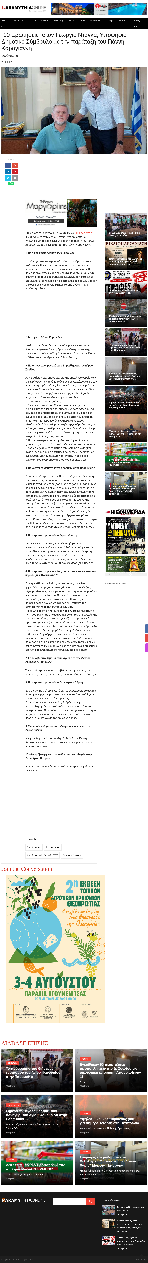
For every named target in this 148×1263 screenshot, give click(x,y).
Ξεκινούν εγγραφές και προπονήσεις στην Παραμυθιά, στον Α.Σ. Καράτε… (131, 1241)
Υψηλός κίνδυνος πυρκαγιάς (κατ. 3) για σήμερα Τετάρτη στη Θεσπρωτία (125, 434)
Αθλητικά (44, 21)
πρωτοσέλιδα (111, 583)
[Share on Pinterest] (15, 171)
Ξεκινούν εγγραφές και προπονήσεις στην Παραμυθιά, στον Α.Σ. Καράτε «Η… (124, 290)
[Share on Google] (15, 165)
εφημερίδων (122, 583)
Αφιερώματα (95, 21)
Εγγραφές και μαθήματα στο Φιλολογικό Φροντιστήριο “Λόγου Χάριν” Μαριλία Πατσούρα (123, 490)
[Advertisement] (61, 179)
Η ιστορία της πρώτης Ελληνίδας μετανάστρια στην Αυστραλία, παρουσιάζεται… (130, 1224)
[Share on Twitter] (8, 178)
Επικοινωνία (136, 26)
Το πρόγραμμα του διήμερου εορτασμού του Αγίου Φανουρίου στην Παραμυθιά (125, 347)
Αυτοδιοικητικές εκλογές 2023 (42, 855)
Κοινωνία (32, 21)
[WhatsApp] (11, 183)
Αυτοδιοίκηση (18, 21)
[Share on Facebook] (8, 165)
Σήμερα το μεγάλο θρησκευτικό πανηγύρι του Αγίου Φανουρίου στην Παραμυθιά (124, 405)
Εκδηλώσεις (58, 21)
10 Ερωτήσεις (84, 232)
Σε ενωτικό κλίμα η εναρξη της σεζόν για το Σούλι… (124, 234)
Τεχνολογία (137, 21)
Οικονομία (123, 21)
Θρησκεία (72, 21)
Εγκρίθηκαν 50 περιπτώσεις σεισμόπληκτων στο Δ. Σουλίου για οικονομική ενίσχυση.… (124, 376)
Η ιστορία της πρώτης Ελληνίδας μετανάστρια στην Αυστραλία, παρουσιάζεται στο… (125, 261)
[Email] (15, 178)
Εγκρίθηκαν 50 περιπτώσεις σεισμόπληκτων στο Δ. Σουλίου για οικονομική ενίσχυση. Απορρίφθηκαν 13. (110, 1070)
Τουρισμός (110, 21)
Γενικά (82, 21)
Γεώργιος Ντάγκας (72, 855)
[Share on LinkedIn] (8, 171)
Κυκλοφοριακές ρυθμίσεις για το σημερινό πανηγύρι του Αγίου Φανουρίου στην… (125, 319)
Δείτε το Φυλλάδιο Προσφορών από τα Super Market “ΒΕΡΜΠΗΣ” (124, 462)
